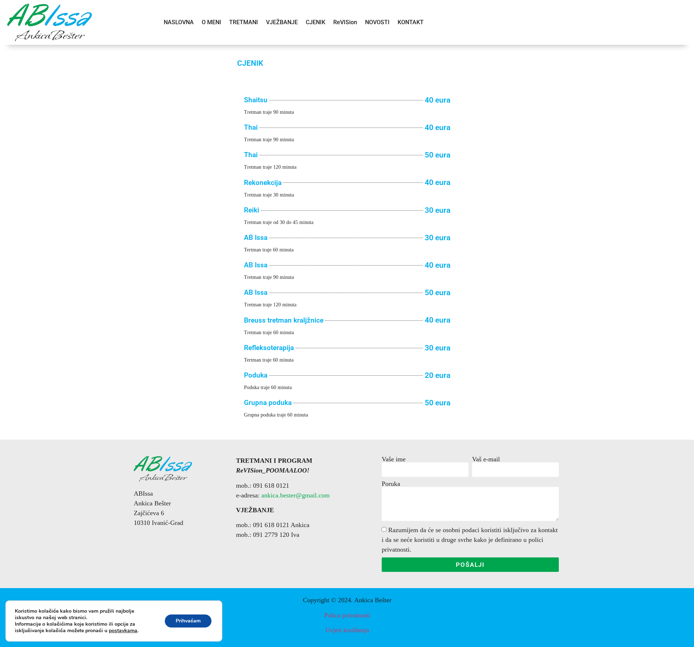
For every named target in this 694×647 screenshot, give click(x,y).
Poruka (391, 483)
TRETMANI (243, 22)
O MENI (211, 22)
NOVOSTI (377, 22)
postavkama (123, 630)
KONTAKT (411, 22)
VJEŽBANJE (282, 22)
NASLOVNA (179, 22)
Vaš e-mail (486, 459)
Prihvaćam (188, 620)
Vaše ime (394, 459)
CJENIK (315, 22)
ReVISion (345, 22)
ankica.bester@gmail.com (295, 495)
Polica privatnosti (347, 615)
